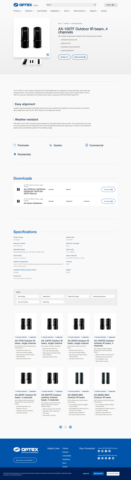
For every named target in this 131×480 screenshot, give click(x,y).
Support (64, 466)
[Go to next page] (68, 427)
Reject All (86, 473)
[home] (25, 5)
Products (65, 448)
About (64, 462)
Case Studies (66, 455)
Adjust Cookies (98, 473)
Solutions (65, 451)
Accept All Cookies (113, 473)
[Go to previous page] (62, 427)
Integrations (66, 459)
